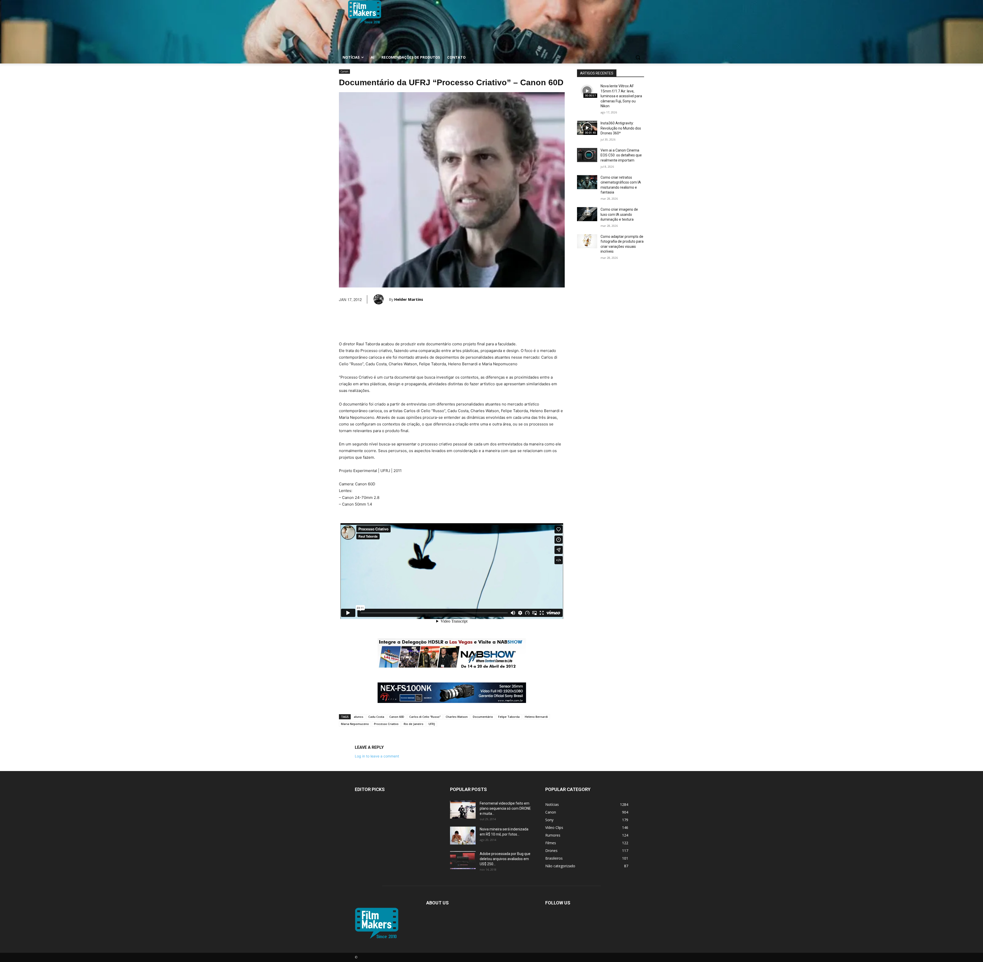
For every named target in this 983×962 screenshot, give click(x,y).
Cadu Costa (376, 717)
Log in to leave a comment (377, 756)
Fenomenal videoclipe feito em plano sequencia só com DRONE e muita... (505, 808)
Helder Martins (408, 299)
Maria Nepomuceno (355, 724)
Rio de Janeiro (413, 724)
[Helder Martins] (381, 299)
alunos (358, 717)
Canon (344, 71)
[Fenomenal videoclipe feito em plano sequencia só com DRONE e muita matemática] (463, 810)
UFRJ (432, 724)
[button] (638, 57)
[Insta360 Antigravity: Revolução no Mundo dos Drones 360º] (587, 128)
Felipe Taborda (509, 717)
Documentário (483, 717)
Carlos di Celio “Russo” (425, 717)
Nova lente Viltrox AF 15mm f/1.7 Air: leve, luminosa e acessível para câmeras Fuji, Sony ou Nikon (621, 96)
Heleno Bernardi (536, 717)
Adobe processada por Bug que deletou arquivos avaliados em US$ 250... (505, 859)
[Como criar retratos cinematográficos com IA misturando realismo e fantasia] (587, 182)
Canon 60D (396, 717)
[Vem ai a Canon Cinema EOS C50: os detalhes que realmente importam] (587, 155)
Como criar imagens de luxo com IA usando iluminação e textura (619, 214)
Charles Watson (457, 717)
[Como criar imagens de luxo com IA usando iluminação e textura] (587, 214)
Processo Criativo (386, 724)
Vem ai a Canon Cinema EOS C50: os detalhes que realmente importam (621, 155)
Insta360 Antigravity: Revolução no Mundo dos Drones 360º (621, 128)
